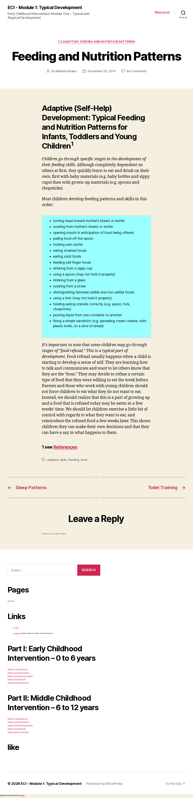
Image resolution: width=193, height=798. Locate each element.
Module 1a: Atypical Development (18, 673)
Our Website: (17, 633)
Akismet (22, 795)
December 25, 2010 (102, 71)
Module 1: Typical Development (18, 669)
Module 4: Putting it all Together (18, 683)
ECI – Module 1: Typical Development (51, 784)
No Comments (136, 71)
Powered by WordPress (104, 784)
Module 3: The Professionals (16, 679)
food (84, 460)
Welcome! (162, 12)
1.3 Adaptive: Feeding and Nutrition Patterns (96, 41)
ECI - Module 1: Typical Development (45, 7)
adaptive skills (57, 460)
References (65, 447)
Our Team (15, 627)
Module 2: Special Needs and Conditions (20, 676)
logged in (51, 534)
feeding (73, 460)
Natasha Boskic (66, 71)
